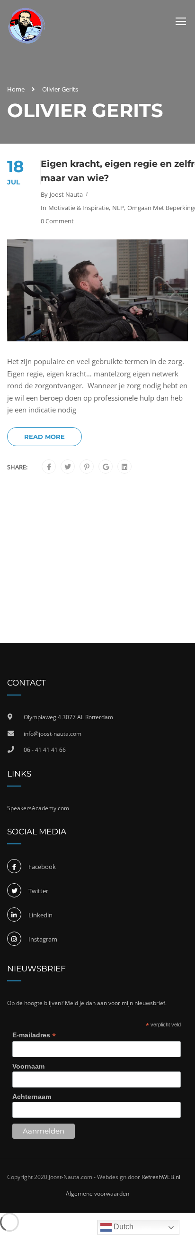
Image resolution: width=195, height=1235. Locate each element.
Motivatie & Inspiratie (78, 207)
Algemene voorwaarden (97, 1193)
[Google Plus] (106, 467)
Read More (44, 436)
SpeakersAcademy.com (38, 808)
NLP (118, 207)
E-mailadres (34, 1035)
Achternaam (31, 1096)
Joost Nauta (66, 194)
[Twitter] (67, 467)
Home (16, 89)
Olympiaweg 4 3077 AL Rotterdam (68, 717)
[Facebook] (49, 467)
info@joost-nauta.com (52, 734)
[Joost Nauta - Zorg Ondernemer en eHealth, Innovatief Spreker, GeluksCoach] (26, 26)
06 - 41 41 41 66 (45, 750)
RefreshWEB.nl (161, 1177)
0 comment (57, 221)
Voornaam (28, 1066)
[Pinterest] (86, 467)
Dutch (122, 1227)
